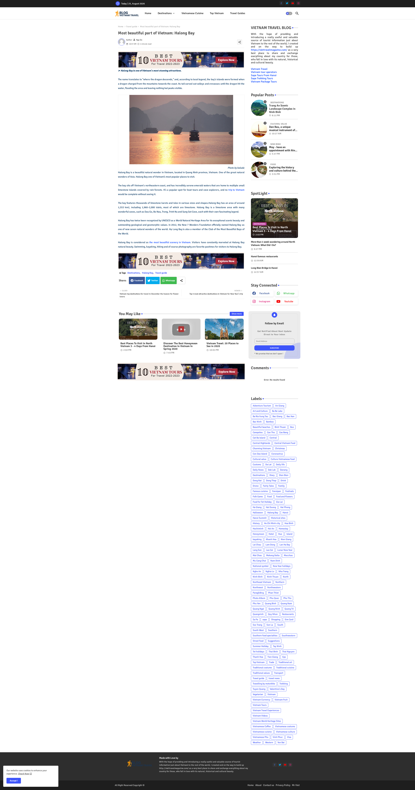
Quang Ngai (258, 608)
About (258, 785)
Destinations (165, 13)
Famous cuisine (260, 491)
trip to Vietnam (236, 189)
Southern (272, 630)
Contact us (268, 785)
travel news (274, 678)
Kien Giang (286, 539)
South (280, 624)
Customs (257, 464)
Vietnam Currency (261, 699)
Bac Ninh (257, 421)
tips (284, 657)
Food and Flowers (284, 496)
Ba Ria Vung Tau (260, 416)
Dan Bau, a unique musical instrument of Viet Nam (282, 128)
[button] (289, 13)
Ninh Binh (258, 576)
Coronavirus (277, 453)
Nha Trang (283, 571)
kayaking (257, 539)
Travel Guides (237, 13)
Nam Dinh (275, 560)
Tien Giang (272, 657)
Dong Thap (271, 480)
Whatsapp (170, 280)
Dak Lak (272, 469)
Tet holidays (258, 651)
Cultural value (259, 459)
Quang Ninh (274, 608)
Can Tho (271, 432)
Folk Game (258, 496)
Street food (258, 641)
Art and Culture (260, 411)
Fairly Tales (268, 485)
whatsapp (288, 293)
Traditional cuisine (285, 667)
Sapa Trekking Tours (262, 78)
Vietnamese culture (285, 731)
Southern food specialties (265, 635)
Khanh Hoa (271, 539)
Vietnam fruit (281, 699)
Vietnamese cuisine (192, 13)
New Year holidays (281, 566)
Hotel (271, 534)
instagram (264, 301)
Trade (271, 662)
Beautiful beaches (261, 427)
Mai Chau (257, 555)
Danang (283, 469)
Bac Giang (277, 416)
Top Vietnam (217, 13)
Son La (270, 624)
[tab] (148, 13)
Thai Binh (273, 651)
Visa (289, 737)
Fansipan (276, 491)
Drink (283, 480)
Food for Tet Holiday (262, 502)
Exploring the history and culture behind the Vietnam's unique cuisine (282, 169)
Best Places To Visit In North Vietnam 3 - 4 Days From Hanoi (137, 345)
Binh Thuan (280, 427)
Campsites (258, 432)
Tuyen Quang (259, 689)
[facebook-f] (281, 3)
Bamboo (270, 421)
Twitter (154, 280)
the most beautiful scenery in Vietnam (169, 242)
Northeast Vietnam (262, 582)
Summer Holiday (261, 646)
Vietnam (271, 694)
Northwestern (274, 587)
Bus (292, 427)
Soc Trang (257, 624)
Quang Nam (286, 603)
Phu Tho (287, 598)
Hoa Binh (289, 523)
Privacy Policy (283, 785)
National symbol (260, 566)
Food (269, 496)
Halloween (258, 512)
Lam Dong (270, 544)
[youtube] (293, 3)
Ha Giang (257, 507)
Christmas (280, 448)
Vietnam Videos (260, 715)
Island (289, 534)
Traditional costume (262, 667)
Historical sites (278, 518)
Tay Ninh (277, 646)
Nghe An (257, 571)
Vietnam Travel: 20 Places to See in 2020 (222, 345)
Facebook (138, 280)
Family (281, 485)
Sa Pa (255, 619)
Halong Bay (147, 272)
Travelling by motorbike (264, 683)
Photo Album (259, 598)
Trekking (283, 683)
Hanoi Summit (260, 518)
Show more (237, 313)
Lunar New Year (284, 550)
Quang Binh (270, 603)
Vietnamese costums (285, 726)
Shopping (275, 619)
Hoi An (271, 528)
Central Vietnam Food (284, 443)
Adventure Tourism (262, 405)
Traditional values (261, 673)
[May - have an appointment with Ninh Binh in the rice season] (259, 149)
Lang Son (257, 550)
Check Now (23, 773)
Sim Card (289, 619)
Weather (257, 742)
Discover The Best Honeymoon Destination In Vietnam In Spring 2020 (180, 346)
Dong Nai (257, 480)
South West (258, 630)
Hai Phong (285, 507)
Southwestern (288, 635)
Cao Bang (283, 432)
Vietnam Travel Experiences (266, 710)
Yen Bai (281, 742)
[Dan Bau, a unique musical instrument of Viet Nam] (259, 129)
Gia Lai (279, 502)
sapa (264, 619)
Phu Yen (257, 603)
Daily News (258, 469)
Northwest (258, 587)
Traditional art (285, 662)
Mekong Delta (272, 555)
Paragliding (258, 592)
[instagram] (298, 3)
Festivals (289, 491)
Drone (256, 485)
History (256, 523)
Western (269, 742)
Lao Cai (269, 550)
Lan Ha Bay (284, 544)
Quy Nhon (273, 614)
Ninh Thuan (273, 576)
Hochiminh (258, 528)
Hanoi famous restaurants (264, 256)
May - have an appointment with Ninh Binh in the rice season (282, 149)
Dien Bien (283, 475)
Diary (272, 475)
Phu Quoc (274, 598)
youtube (288, 301)
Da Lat (268, 464)
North (286, 576)
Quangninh (258, 614)
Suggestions (274, 641)
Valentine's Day (277, 689)
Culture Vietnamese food (283, 459)
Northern (279, 582)
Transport (278, 673)
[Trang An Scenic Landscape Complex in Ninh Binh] (259, 108)
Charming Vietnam (262, 448)
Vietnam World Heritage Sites (267, 721)
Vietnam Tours (260, 705)
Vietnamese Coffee (262, 726)
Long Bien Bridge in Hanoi (264, 267)
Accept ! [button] (14, 780)
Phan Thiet (273, 592)
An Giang (279, 405)
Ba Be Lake (277, 411)
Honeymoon (258, 534)
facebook (264, 293)
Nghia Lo (270, 571)
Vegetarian (258, 694)
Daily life (280, 464)
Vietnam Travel (259, 69)
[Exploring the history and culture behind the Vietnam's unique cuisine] (259, 170)
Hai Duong (271, 507)
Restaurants (288, 614)
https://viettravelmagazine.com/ (269, 50)
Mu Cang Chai (259, 560)
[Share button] (181, 280)
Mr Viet (296, 785)
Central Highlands (261, 443)
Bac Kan (290, 416)
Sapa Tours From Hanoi (263, 75)
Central (273, 437)
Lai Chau (257, 544)
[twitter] (287, 3)
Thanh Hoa (258, 657)
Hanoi (285, 512)
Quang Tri (289, 608)
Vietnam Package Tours (264, 81)
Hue (280, 534)
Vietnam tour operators (264, 72)
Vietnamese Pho (260, 737)
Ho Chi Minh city (272, 523)
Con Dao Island (260, 453)
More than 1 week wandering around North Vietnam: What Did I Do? (273, 243)
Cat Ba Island (259, 437)
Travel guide (131, 26)
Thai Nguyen (288, 651)
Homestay (283, 528)
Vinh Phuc (278, 737)
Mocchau (288, 555)
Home (148, 13)
